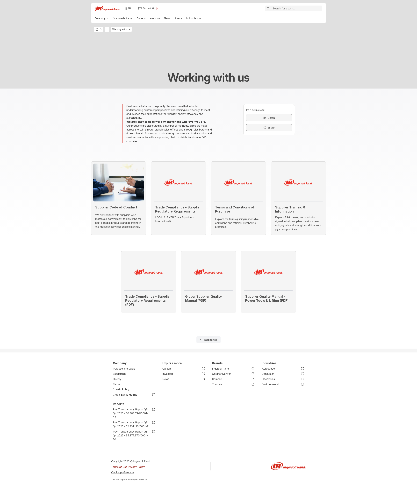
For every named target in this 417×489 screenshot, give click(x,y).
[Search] (268, 8)
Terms (116, 384)
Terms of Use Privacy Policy (128, 466)
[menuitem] (102, 18)
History (117, 379)
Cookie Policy (121, 389)
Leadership (119, 373)
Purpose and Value (124, 368)
